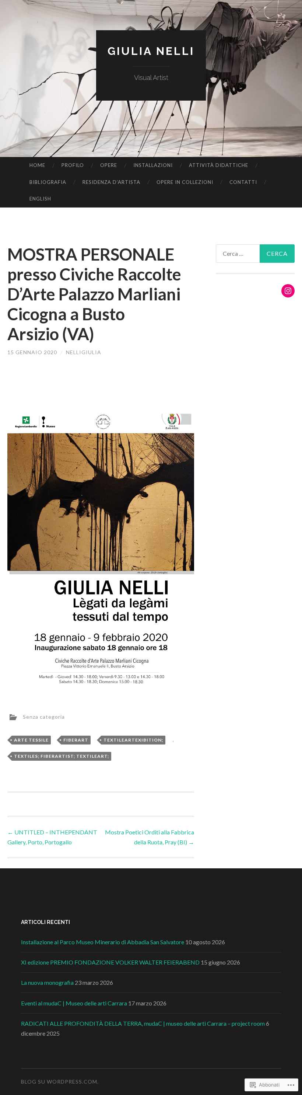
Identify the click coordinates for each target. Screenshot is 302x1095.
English (40, 199)
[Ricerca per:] (255, 253)
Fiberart (75, 740)
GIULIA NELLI (151, 51)
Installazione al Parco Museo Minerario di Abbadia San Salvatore (102, 941)
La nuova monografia (47, 982)
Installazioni (153, 165)
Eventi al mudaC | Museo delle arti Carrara (74, 1003)
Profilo (73, 165)
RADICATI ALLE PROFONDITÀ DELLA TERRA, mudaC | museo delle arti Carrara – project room (143, 1023)
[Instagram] (288, 290)
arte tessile (31, 740)
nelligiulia (83, 352)
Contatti (243, 182)
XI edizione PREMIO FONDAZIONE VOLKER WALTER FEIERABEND (110, 962)
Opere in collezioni (185, 182)
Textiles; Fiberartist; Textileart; (61, 756)
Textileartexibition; (133, 740)
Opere (108, 165)
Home (37, 165)
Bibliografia (47, 182)
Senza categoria (44, 716)
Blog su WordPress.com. (60, 1081)
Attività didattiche (218, 165)
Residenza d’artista (111, 182)
